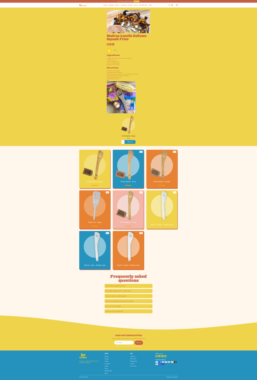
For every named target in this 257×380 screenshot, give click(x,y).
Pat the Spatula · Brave (128, 182)
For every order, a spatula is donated (128, 1)
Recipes (130, 5)
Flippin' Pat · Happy (95, 222)
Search (136, 5)
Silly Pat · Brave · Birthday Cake (94, 265)
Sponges (111, 5)
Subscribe (138, 342)
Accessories (124, 5)
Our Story (132, 363)
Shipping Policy (133, 361)
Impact (150, 5)
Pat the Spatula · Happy (95, 182)
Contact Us (132, 356)
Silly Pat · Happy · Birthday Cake (162, 225)
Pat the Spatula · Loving (128, 222)
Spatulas (105, 5)
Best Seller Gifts (143, 5)
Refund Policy (133, 359)
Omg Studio (175, 377)
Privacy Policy (138, 346)
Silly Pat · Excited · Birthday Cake (128, 265)
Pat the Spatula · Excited (162, 182)
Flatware (117, 5)
